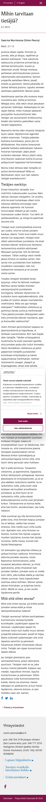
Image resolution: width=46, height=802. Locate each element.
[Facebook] (2, 698)
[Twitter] (7, 698)
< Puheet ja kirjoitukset (13, 707)
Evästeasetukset (15, 777)
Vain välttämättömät (23, 428)
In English (21, 3)
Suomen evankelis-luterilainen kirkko (17, 769)
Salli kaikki (23, 421)
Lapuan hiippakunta (18, 760)
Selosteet (7, 798)
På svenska (8, 3)
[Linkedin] (11, 698)
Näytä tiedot (32, 414)
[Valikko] (41, 3)
